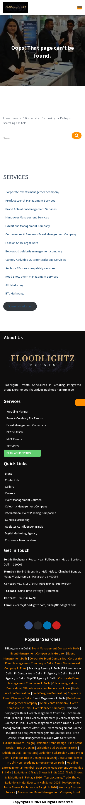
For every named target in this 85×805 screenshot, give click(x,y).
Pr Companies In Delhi (28, 673)
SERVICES (13, 446)
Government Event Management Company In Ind (48, 792)
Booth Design (26, 748)
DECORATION (15, 432)
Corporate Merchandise (20, 540)
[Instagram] (38, 625)
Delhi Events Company (53, 703)
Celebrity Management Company (26, 506)
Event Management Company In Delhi (56, 648)
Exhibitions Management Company (27, 226)
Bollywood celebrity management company (33, 251)
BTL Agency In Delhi (17, 648)
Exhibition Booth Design (18, 743)
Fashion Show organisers (21, 243)
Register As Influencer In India (24, 526)
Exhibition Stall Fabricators (19, 753)
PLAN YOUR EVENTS (19, 453)
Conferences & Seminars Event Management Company (40, 234)
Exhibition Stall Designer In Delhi (57, 748)
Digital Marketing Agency (21, 533)
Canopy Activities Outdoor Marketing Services (35, 260)
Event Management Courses (23, 500)
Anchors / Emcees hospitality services (30, 268)
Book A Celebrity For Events (25, 418)
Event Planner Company (48, 708)
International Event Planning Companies (30, 513)
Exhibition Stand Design (51, 743)
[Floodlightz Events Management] (15, 7)
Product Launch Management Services (30, 200)
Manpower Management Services (27, 217)
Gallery (9, 487)
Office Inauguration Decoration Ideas (46, 688)
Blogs (8, 473)
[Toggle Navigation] (79, 7)
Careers (10, 493)
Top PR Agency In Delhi (41, 678)
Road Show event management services (31, 276)
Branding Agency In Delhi (44, 668)
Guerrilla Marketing (20, 306)
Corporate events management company (32, 192)
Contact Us (12, 480)
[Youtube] (56, 625)
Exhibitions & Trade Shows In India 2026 (39, 772)
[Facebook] (28, 625)
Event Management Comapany (26, 425)
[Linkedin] (47, 625)
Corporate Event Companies (47, 658)
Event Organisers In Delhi (49, 698)
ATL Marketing (14, 285)
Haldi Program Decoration (49, 693)
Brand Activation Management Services (31, 209)
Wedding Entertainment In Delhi (44, 762)
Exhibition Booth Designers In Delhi (33, 758)
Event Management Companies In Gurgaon (37, 653)
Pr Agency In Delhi (55, 673)
